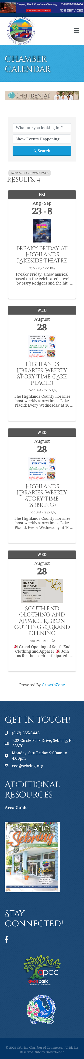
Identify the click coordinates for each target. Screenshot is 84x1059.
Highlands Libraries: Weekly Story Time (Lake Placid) (42, 373)
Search (44, 150)
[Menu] (77, 30)
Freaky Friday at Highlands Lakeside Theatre (42, 255)
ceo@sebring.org (27, 765)
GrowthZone (53, 684)
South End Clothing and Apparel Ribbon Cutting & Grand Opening (42, 621)
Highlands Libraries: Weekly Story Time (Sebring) (42, 496)
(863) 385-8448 (26, 733)
